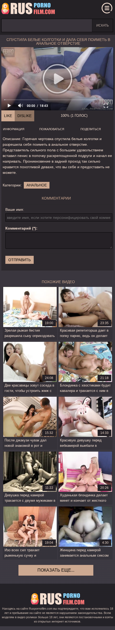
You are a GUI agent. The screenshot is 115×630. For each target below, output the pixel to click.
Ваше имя (14, 209)
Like (8, 116)
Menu (107, 8)
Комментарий (18, 228)
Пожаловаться (51, 129)
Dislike (24, 116)
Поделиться (90, 129)
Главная (28, 9)
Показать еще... (55, 570)
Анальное (36, 185)
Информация (13, 129)
